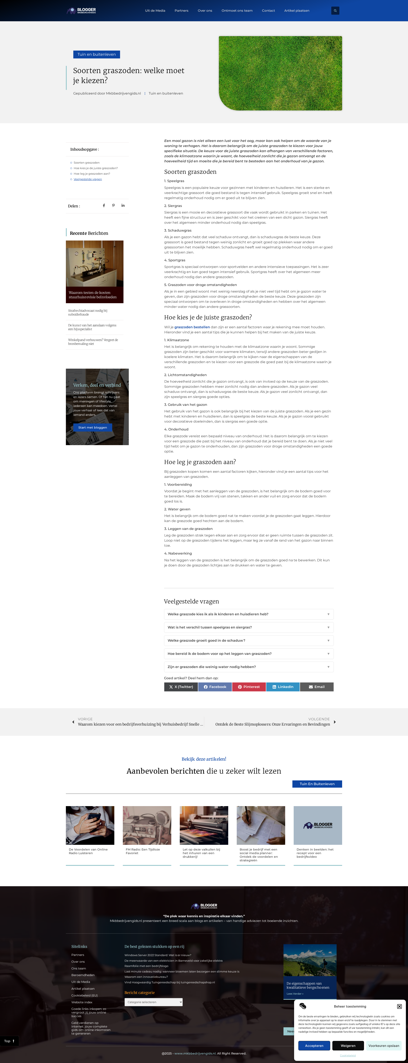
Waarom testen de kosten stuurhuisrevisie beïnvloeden (93, 294)
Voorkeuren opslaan (383, 1046)
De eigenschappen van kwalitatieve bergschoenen (308, 985)
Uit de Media (155, 11)
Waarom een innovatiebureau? (146, 976)
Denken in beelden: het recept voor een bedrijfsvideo (315, 853)
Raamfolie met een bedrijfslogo (146, 966)
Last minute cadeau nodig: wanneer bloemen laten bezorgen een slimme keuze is (182, 971)
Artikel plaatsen (296, 11)
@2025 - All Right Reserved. (204, 1053)
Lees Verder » (295, 993)
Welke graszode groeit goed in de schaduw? (249, 640)
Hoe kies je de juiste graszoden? (96, 168)
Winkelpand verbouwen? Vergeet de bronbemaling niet (93, 342)
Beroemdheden (83, 975)
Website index (81, 1002)
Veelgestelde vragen (88, 179)
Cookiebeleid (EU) (84, 995)
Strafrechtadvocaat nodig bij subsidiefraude (87, 312)
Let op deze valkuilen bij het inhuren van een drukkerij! (201, 853)
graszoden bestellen (192, 327)
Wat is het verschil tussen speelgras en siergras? (249, 627)
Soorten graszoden (87, 162)
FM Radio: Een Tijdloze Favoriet (143, 851)
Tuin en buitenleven (97, 54)
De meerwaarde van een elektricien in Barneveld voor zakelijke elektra (174, 960)
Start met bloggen (92, 427)
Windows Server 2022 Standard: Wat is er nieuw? (158, 955)
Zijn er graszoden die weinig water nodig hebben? (249, 667)
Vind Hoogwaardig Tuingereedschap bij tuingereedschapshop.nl (170, 982)
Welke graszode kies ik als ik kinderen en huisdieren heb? (249, 614)
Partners (181, 11)
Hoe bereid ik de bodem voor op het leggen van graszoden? (249, 654)
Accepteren (314, 1046)
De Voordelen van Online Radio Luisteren (88, 851)
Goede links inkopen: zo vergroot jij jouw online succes (88, 1012)
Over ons (205, 11)
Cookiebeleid (348, 1055)
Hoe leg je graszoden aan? (92, 173)
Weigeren (348, 1046)
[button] (399, 1006)
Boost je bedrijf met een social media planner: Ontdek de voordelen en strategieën (259, 855)
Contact (268, 11)
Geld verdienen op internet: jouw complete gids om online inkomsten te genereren (90, 1028)
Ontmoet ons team (237, 11)
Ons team (78, 968)
